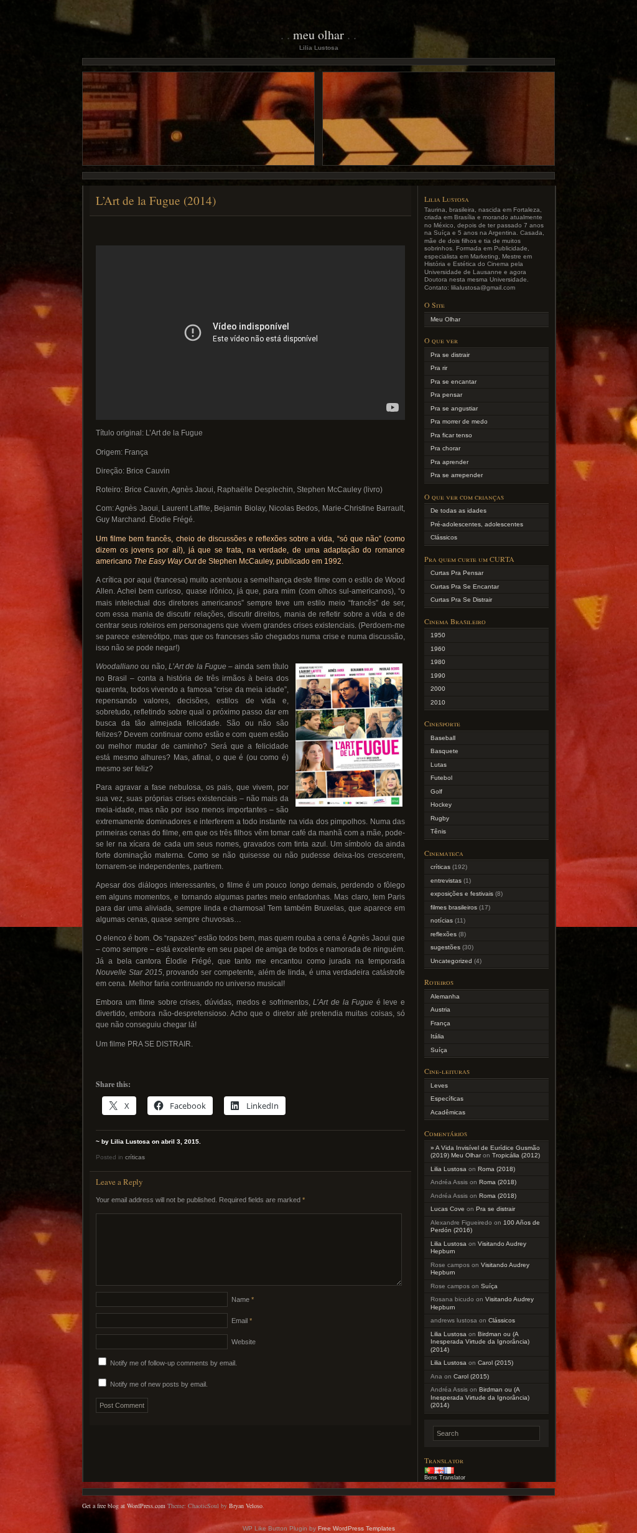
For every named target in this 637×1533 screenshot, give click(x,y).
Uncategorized (451, 960)
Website (243, 1342)
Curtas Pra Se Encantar (464, 586)
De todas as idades (458, 510)
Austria (440, 1009)
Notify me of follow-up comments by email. (173, 1363)
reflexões (443, 934)
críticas (135, 1157)
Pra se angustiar (454, 408)
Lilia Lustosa (448, 1168)
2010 (437, 702)
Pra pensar (446, 394)
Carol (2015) (495, 1362)
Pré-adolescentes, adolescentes (476, 524)
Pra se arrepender (456, 475)
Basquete (444, 751)
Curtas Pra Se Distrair (461, 599)
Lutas (438, 764)
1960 (437, 648)
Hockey (441, 804)
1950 (437, 635)
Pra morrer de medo (459, 421)
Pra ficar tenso (451, 435)
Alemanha (445, 996)
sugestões (445, 947)
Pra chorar (445, 448)
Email (241, 1320)
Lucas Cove (447, 1208)
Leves (439, 1085)
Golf (436, 791)
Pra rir (438, 367)
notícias (441, 920)
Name (242, 1299)
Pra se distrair (450, 354)
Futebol (441, 777)
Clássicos (443, 537)
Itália (437, 1036)
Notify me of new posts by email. (159, 1384)
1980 (437, 661)
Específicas (446, 1098)
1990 (437, 675)
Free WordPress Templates (356, 1528)
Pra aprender (449, 461)
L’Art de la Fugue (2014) (156, 200)
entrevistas (446, 880)
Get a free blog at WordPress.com (123, 1505)
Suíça (438, 1050)
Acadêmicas (447, 1112)
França (440, 1023)
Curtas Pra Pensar (456, 572)
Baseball (442, 737)
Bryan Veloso (246, 1505)
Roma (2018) (496, 1168)
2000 (437, 688)
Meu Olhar (318, 34)
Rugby (439, 818)
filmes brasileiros (453, 907)
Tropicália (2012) (516, 1155)
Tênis (438, 831)
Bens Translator (444, 1477)
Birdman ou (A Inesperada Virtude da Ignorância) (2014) (479, 1342)
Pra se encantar (453, 381)
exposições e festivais (461, 893)
